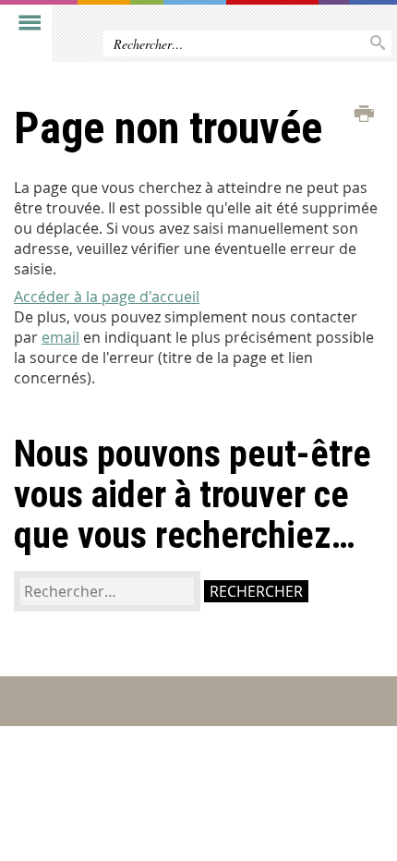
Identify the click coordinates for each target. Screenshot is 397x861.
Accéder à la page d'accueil (106, 296)
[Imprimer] (364, 114)
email (60, 337)
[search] (107, 591)
